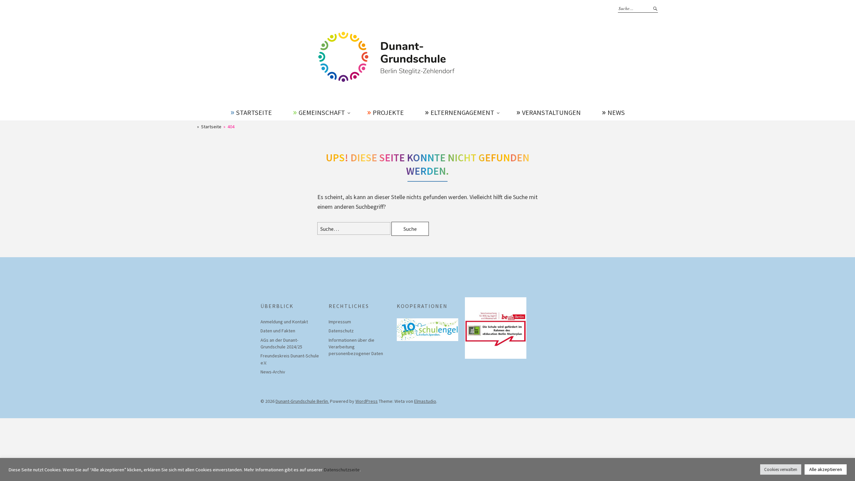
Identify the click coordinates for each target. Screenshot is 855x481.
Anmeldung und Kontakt (284, 322)
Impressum (340, 322)
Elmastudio (425, 401)
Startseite (254, 112)
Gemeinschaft (322, 112)
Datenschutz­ (341, 331)
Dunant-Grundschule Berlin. (302, 401)
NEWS (616, 112)
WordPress (366, 401)
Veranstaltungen (551, 112)
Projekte (388, 112)
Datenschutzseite (342, 470)
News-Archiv (273, 372)
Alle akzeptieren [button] (825, 469)
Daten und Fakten (278, 331)
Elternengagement (462, 112)
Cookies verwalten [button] (780, 469)
